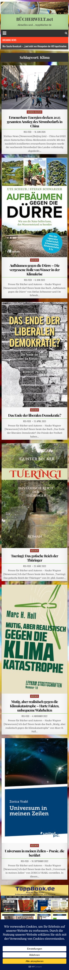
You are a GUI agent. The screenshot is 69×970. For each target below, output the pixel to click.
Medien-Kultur (35, 111)
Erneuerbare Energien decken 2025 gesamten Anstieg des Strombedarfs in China (34, 121)
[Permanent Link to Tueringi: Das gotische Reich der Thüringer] (34, 495)
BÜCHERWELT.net (34, 19)
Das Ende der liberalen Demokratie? (34, 415)
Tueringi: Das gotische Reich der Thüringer (34, 557)
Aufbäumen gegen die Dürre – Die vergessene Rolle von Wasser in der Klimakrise (35, 269)
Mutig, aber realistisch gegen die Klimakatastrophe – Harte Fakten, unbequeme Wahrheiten (34, 705)
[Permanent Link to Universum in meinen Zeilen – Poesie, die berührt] (34, 790)
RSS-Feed (27, 132)
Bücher (34, 259)
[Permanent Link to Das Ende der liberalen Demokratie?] (34, 354)
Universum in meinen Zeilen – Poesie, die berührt (34, 852)
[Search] (66, 33)
